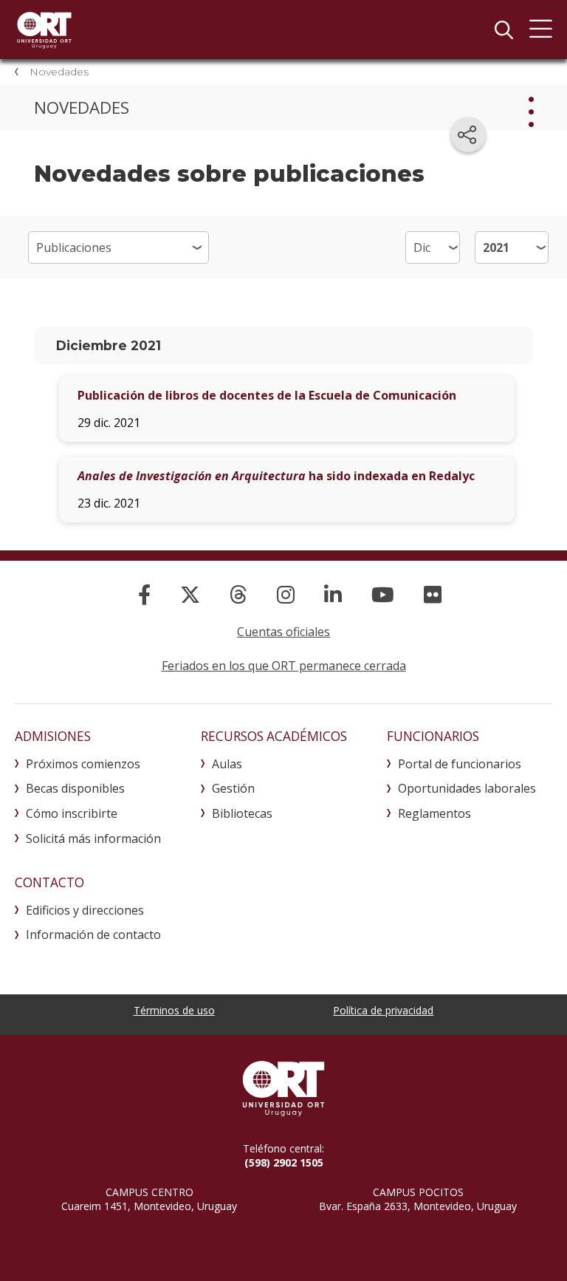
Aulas (227, 764)
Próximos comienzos (83, 764)
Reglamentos (434, 813)
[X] (190, 594)
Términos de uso (174, 1010)
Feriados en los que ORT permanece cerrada (284, 665)
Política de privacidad (383, 1010)
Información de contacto (93, 934)
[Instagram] (286, 594)
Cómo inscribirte (71, 813)
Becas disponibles (75, 788)
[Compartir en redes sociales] (468, 134)
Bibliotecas (242, 813)
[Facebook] (144, 594)
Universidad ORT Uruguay (44, 29)
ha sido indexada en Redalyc (276, 476)
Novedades (59, 72)
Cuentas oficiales (283, 632)
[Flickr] (432, 594)
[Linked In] (333, 594)
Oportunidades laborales (467, 788)
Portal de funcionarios (459, 764)
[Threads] (238, 594)
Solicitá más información (93, 838)
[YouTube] (382, 594)
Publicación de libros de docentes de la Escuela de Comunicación (267, 395)
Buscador (503, 29)
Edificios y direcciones (85, 910)
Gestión (233, 788)
